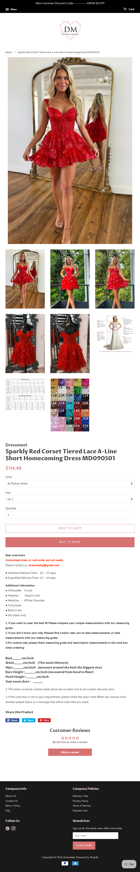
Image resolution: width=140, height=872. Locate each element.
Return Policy (12, 805)
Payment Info (80, 810)
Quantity (10, 508)
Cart (131, 9)
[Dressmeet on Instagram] (13, 829)
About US (10, 796)
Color (8, 477)
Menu (13, 9)
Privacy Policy (80, 801)
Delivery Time (80, 796)
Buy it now (70, 542)
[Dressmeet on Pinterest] (7, 829)
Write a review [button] (70, 752)
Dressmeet (69, 857)
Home (8, 52)
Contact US (11, 801)
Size (8, 492)
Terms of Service (82, 805)
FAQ (7, 810)
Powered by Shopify (87, 857)
